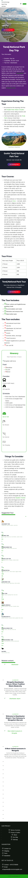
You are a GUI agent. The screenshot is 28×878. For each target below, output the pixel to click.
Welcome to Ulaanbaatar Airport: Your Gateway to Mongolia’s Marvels (15, 718)
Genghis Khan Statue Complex (15, 109)
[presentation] (14, 671)
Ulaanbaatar (19, 73)
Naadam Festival (20, 497)
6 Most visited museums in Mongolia (15, 749)
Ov (13, 201)
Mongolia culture (11, 88)
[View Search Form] (18, 3)
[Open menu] (21, 4)
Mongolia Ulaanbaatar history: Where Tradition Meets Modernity (15, 684)
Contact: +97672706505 (11, 864)
